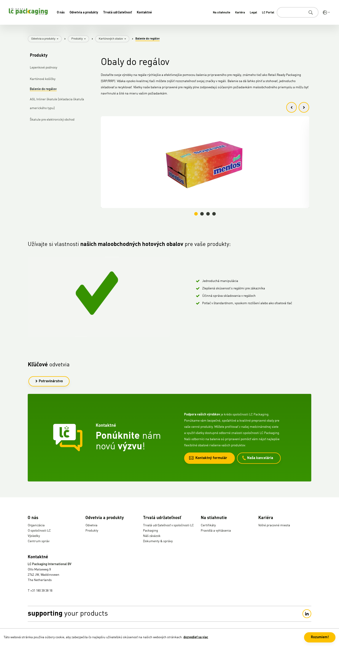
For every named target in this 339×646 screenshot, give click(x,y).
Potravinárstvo (51, 381)
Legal (253, 12)
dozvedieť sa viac (195, 637)
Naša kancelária (260, 458)
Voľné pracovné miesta (274, 525)
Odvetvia (91, 525)
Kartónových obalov (111, 38)
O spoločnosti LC (39, 530)
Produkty (77, 38)
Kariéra (240, 12)
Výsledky (34, 536)
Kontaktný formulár (211, 458)
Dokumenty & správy (158, 541)
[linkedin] (307, 614)
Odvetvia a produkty (84, 12)
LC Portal (268, 12)
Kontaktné (144, 12)
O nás (61, 12)
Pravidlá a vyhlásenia (216, 530)
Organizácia (36, 525)
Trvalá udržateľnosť (117, 12)
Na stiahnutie (221, 12)
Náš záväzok (151, 536)
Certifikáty (208, 525)
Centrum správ (38, 541)
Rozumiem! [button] (320, 637)
